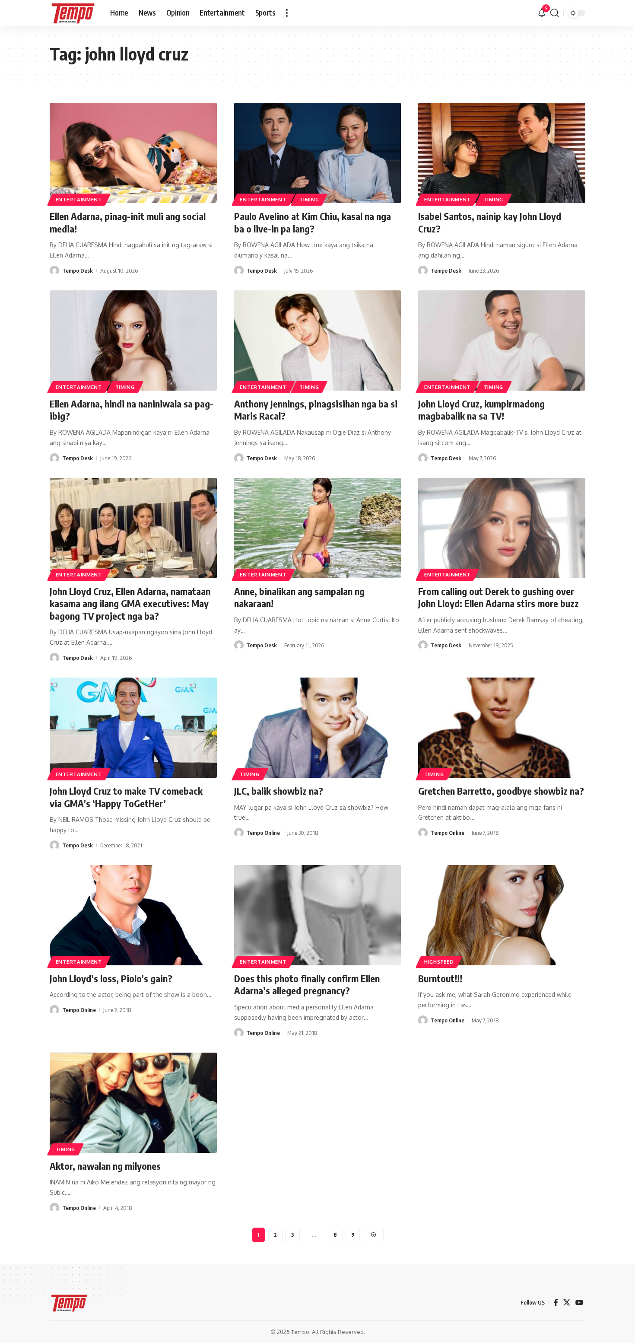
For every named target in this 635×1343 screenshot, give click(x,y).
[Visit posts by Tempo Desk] (54, 270)
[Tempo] (73, 13)
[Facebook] (556, 1302)
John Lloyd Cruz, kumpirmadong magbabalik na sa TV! (481, 410)
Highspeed (439, 961)
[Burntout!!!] (501, 915)
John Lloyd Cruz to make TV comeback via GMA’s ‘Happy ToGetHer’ (126, 797)
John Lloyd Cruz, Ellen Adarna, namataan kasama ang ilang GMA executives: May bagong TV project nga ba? (130, 603)
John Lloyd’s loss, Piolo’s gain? (111, 978)
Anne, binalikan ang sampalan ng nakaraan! (299, 597)
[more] (287, 13)
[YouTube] (579, 1302)
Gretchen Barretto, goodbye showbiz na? (501, 791)
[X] (566, 1302)
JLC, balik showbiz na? (278, 791)
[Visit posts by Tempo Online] (239, 832)
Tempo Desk (77, 270)
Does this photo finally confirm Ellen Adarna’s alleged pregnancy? (307, 984)
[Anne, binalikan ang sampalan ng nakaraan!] (317, 528)
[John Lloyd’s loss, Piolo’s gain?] (133, 915)
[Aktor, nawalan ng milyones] (133, 1103)
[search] (554, 13)
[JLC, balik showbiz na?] (317, 728)
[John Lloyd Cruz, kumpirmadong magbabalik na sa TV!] (501, 340)
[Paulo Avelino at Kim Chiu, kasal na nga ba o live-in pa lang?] (317, 153)
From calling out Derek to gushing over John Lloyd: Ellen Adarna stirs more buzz (498, 597)
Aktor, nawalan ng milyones (105, 1166)
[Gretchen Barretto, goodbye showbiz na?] (501, 728)
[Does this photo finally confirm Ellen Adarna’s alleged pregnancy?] (317, 915)
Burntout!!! (440, 978)
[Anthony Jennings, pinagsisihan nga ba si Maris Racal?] (317, 340)
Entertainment (79, 199)
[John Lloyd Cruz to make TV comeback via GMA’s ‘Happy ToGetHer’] (133, 728)
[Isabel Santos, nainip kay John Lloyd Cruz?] (501, 153)
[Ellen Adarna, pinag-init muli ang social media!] (133, 153)
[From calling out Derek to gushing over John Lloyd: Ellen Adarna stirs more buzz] (501, 528)
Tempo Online (263, 832)
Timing (309, 199)
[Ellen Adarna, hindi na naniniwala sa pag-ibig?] (133, 340)
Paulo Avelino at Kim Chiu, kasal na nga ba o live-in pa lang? (312, 222)
